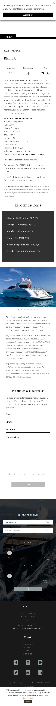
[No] (52, 696)
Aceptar (28, 702)
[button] (18, 309)
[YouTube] (28, 672)
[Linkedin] (40, 672)
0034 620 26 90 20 (14, 404)
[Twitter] (16, 672)
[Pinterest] (40, 662)
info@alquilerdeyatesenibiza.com (32, 628)
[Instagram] (28, 662)
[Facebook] (16, 662)
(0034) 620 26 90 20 (32, 625)
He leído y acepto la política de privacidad (27, 474)
